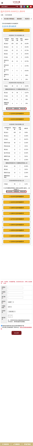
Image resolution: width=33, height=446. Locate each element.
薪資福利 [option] (19, 18)
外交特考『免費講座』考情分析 (16, 108)
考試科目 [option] (27, 18)
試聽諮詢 (17, 444)
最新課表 (6, 444)
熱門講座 (28, 444)
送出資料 (16, 333)
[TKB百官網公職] (16, 2)
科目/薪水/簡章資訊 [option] (9, 18)
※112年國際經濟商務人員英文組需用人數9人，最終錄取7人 (16, 155)
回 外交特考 (9, 15)
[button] (2, 18)
